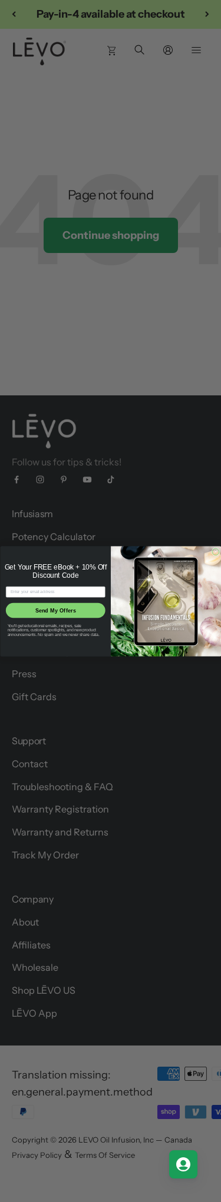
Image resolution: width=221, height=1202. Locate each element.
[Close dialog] (215, 551)
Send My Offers (55, 610)
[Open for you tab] (183, 1164)
